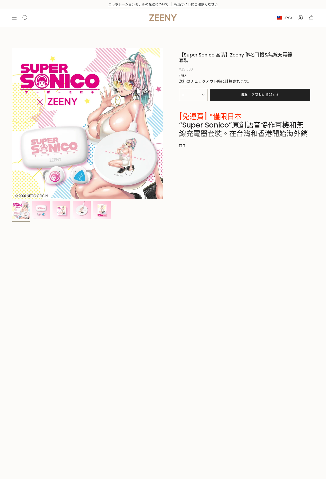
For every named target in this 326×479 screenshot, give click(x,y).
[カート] (311, 17)
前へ (12, 123)
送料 (183, 81)
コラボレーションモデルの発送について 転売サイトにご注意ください (163, 4)
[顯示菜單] (14, 17)
